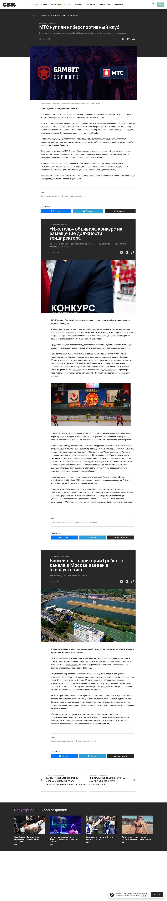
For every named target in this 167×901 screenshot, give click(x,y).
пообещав (110, 370)
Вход (161, 4)
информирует (65, 658)
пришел (76, 370)
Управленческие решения (85, 522)
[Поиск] (153, 4)
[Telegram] (147, 4)
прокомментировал (59, 366)
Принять (157, 895)
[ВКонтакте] (143, 5)
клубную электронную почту (63, 332)
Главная (42, 15)
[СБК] (9, 4)
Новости (49, 15)
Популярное (24, 810)
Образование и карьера (58, 225)
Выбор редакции (52, 810)
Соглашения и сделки (47, 23)
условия (144, 895)
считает (44, 145)
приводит (104, 151)
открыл (77, 320)
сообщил (111, 458)
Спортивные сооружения (59, 556)
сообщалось (71, 665)
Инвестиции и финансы (72, 196)
